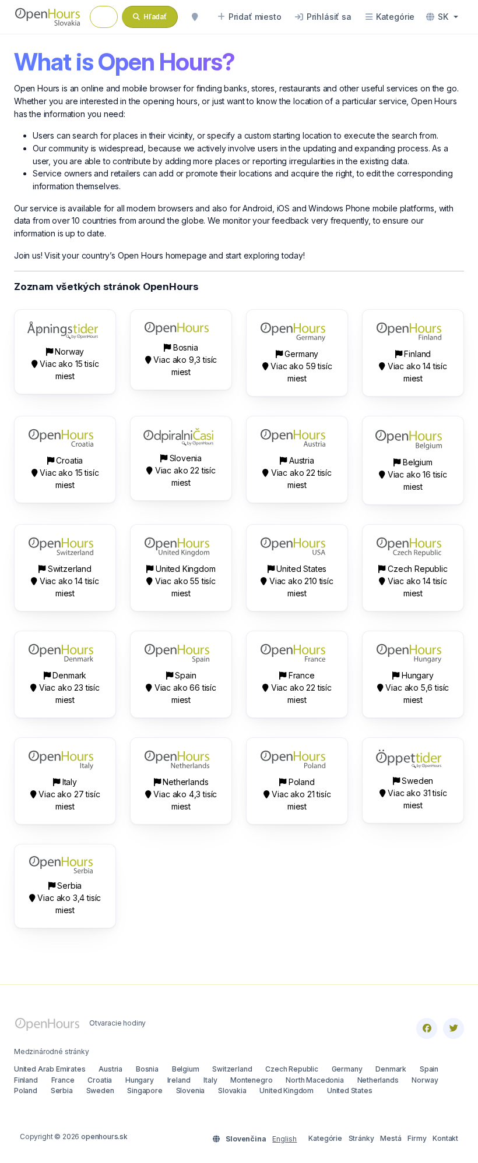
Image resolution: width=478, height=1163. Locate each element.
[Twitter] (453, 1028)
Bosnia (147, 1069)
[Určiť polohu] (195, 17)
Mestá (390, 1138)
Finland (26, 1080)
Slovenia (190, 1090)
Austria (110, 1069)
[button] (442, 17)
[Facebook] (426, 1028)
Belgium (185, 1069)
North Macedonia (314, 1080)
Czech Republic (291, 1069)
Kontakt (445, 1138)
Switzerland (232, 1069)
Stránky (361, 1138)
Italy (210, 1080)
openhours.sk (104, 1136)
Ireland (179, 1080)
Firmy (416, 1138)
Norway (425, 1080)
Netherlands (378, 1080)
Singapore (144, 1090)
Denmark (390, 1069)
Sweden (100, 1090)
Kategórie (325, 1138)
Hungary (139, 1080)
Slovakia (232, 1090)
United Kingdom (286, 1090)
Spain (429, 1069)
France (63, 1080)
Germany (347, 1069)
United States (349, 1090)
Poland (25, 1090)
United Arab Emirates (50, 1069)
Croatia (99, 1080)
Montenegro (251, 1080)
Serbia (62, 1090)
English (284, 1138)
